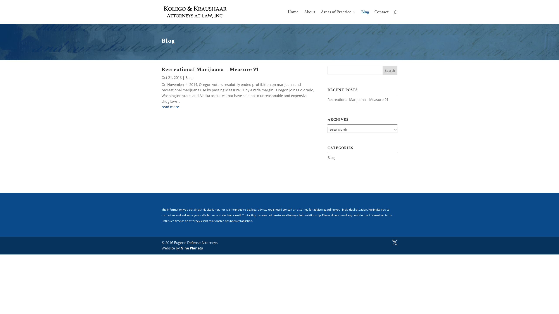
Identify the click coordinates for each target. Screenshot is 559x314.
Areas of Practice (336, 12)
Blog (365, 12)
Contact (381, 12)
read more (170, 106)
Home (293, 12)
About (309, 12)
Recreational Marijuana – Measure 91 (210, 69)
